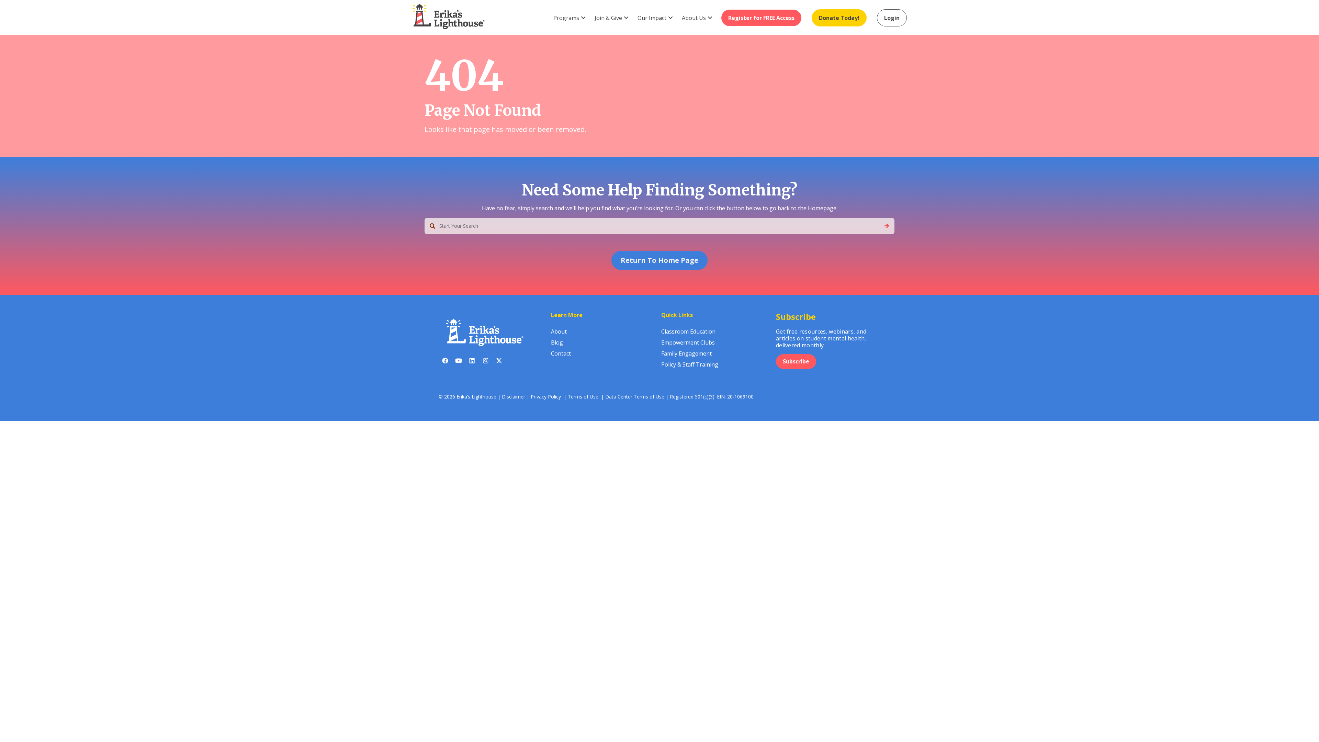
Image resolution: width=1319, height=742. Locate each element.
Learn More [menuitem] (567, 315)
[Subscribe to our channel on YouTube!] (458, 362)
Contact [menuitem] (561, 353)
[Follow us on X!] (499, 362)
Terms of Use (583, 396)
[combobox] (659, 226)
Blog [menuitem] (557, 342)
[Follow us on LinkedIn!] (472, 362)
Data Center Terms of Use (634, 396)
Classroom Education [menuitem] (688, 331)
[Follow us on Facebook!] (445, 362)
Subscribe (796, 361)
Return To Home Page (659, 260)
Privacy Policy (546, 396)
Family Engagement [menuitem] (686, 353)
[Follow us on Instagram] (485, 362)
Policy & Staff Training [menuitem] (689, 364)
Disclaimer (513, 396)
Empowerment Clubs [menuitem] (688, 342)
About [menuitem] (559, 331)
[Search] (886, 226)
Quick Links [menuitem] (677, 315)
